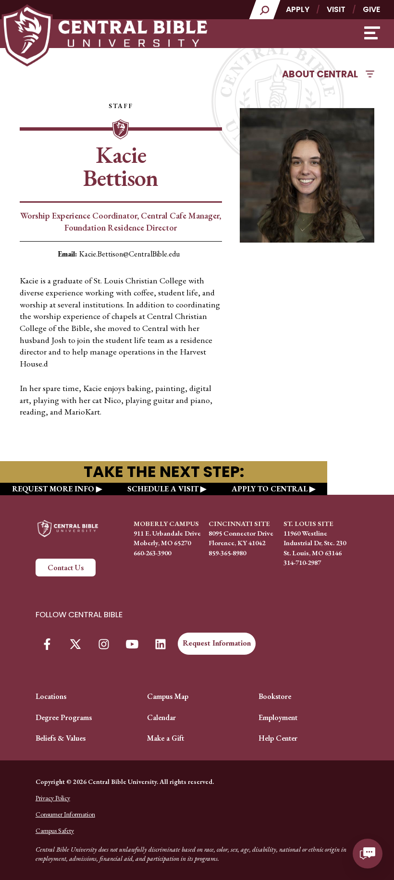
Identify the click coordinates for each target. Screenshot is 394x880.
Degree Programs (64, 717)
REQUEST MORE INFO (53, 489)
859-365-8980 (227, 552)
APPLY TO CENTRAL (270, 489)
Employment (278, 717)
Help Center (278, 738)
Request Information (217, 643)
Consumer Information (65, 814)
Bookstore (275, 696)
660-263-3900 (152, 552)
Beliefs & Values (61, 738)
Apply (297, 9)
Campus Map (167, 696)
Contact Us (66, 567)
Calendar (161, 717)
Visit (336, 9)
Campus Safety (55, 830)
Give (371, 9)
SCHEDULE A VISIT (162, 489)
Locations (51, 696)
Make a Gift (165, 738)
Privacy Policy (53, 798)
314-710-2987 (302, 562)
